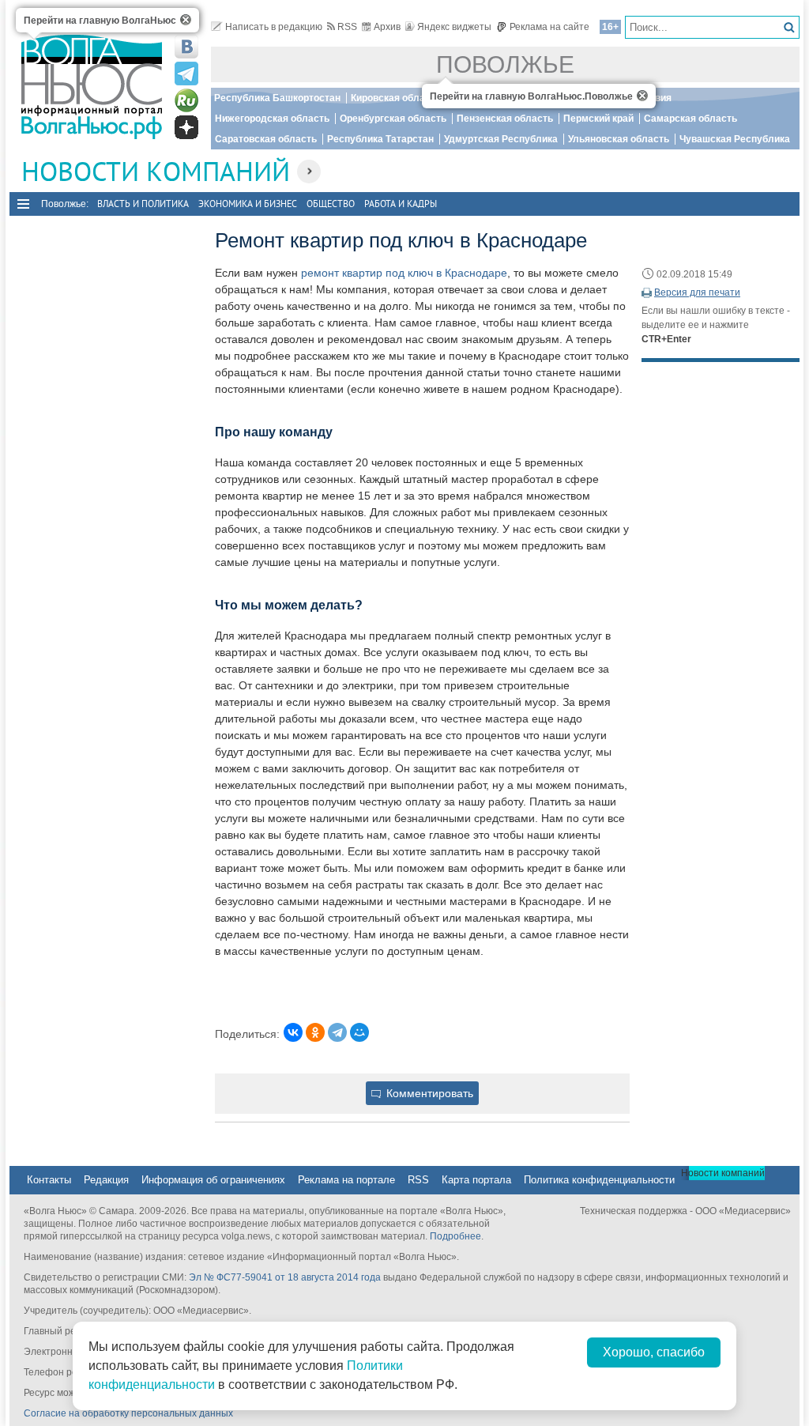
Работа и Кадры (400, 203)
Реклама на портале (346, 1180)
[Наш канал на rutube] (186, 100)
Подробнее (455, 1236)
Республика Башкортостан (277, 98)
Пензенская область (505, 118)
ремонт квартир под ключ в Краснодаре (404, 272)
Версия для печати (697, 292)
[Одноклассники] (315, 1032)
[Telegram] (337, 1032)
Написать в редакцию (273, 26)
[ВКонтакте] (293, 1032)
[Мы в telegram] (186, 73)
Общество (331, 203)
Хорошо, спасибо (654, 1352)
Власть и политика (143, 203)
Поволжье (505, 64)
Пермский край (598, 118)
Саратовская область (266, 139)
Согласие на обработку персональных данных (128, 1413)
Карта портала (476, 1180)
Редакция (106, 1180)
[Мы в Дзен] (186, 127)
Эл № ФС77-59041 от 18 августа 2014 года (285, 1277)
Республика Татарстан (380, 139)
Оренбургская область (393, 118)
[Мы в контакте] (186, 46)
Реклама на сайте (549, 26)
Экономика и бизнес (247, 203)
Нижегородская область (272, 118)
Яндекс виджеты (454, 26)
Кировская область (396, 98)
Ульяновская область (618, 139)
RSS (347, 26)
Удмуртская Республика (501, 139)
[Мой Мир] (359, 1032)
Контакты (49, 1180)
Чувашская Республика (734, 139)
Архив (387, 26)
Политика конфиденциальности (599, 1180)
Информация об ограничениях (213, 1180)
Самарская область (690, 118)
